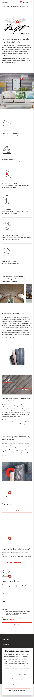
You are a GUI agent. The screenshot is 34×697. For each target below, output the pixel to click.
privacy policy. (12, 619)
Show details (22, 674)
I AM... (4, 593)
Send (17, 510)
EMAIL (4, 601)
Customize (16, 685)
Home (4, 6)
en (27, 2)
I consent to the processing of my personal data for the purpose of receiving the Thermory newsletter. (18, 613)
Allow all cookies (17, 679)
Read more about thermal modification (16, 460)
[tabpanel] (13, 293)
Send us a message (13, 562)
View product (9, 343)
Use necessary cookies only (17, 690)
